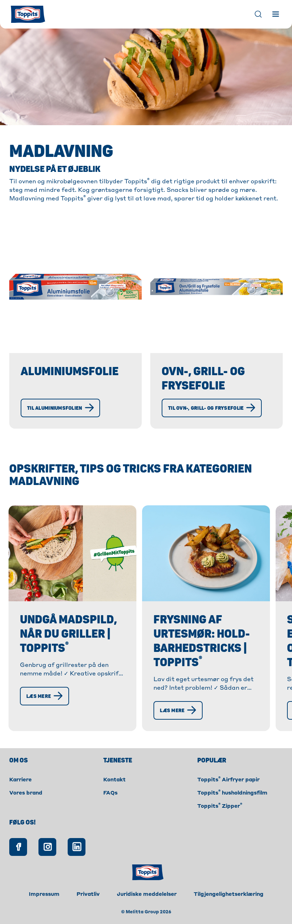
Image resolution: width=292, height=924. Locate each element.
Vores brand (25, 793)
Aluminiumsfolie (70, 371)
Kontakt (114, 779)
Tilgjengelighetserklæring (229, 894)
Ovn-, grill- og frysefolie (203, 378)
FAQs (110, 793)
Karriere (20, 779)
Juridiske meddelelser (147, 894)
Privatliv (88, 894)
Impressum (44, 894)
